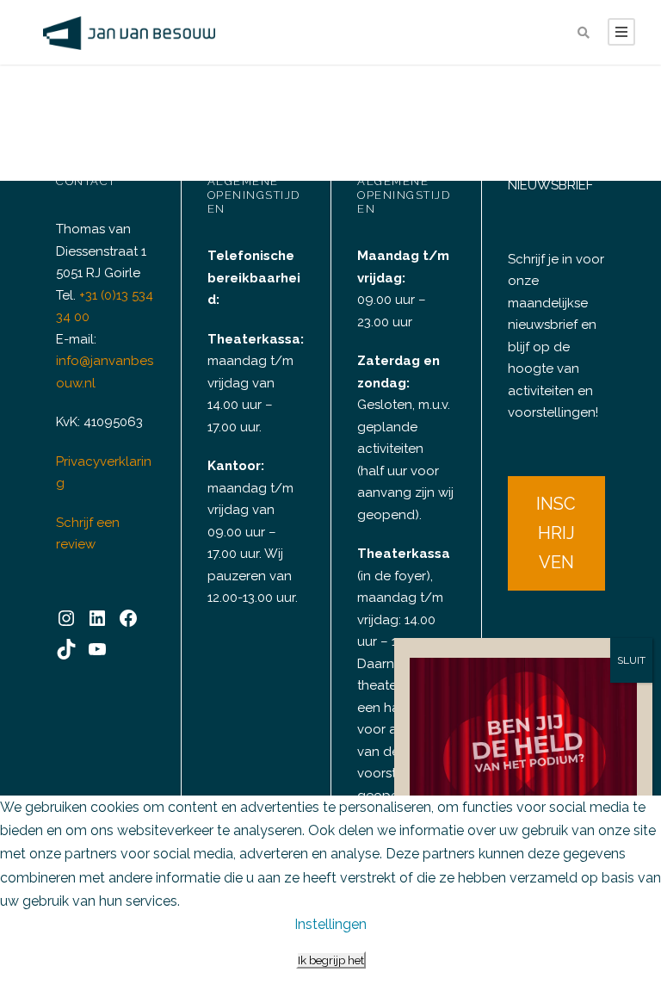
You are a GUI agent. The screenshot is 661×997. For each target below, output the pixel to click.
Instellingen (330, 924)
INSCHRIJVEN (556, 533)
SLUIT (631, 660)
